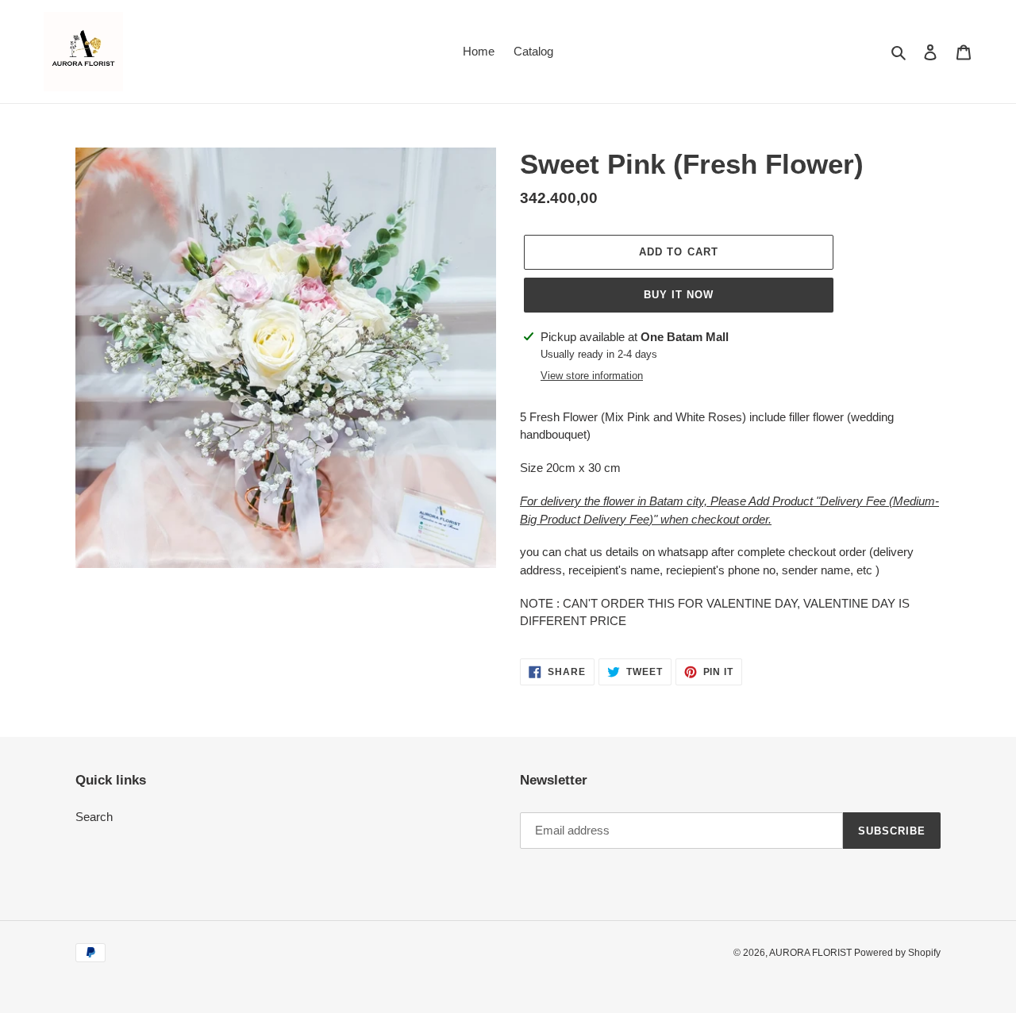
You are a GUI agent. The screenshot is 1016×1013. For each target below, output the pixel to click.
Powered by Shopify (897, 952)
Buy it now (679, 295)
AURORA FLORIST (811, 952)
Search (94, 816)
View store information (592, 376)
